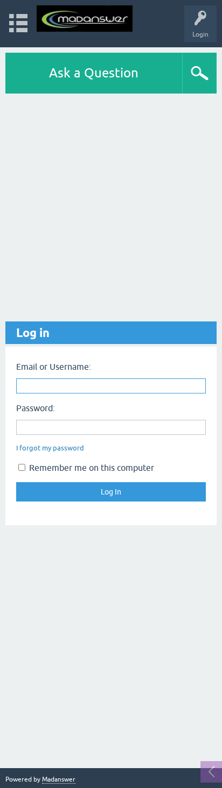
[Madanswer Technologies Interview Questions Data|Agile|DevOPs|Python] (85, 18)
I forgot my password (50, 448)
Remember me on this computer (90, 467)
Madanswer (58, 779)
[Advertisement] (111, 207)
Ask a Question (93, 73)
